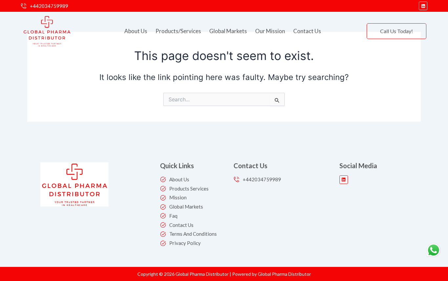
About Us (135, 31)
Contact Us (307, 31)
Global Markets (228, 31)
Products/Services (178, 31)
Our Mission (270, 31)
